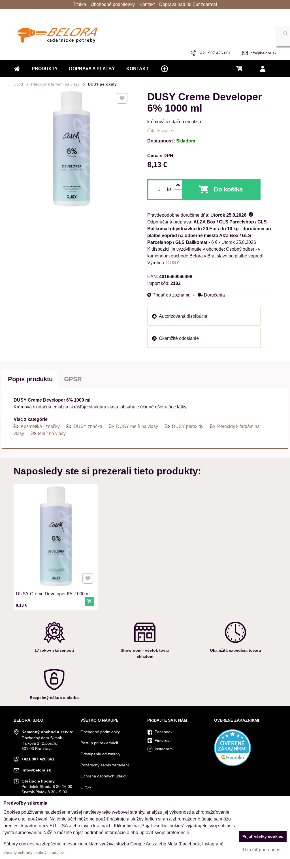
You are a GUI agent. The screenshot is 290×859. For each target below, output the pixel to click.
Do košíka (228, 189)
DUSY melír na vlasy (137, 426)
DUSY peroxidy (187, 426)
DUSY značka (88, 426)
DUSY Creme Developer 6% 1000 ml (53, 593)
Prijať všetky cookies (262, 836)
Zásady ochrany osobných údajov (33, 852)
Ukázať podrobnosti (263, 849)
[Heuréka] (232, 764)
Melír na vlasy (52, 433)
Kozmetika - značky (40, 426)
